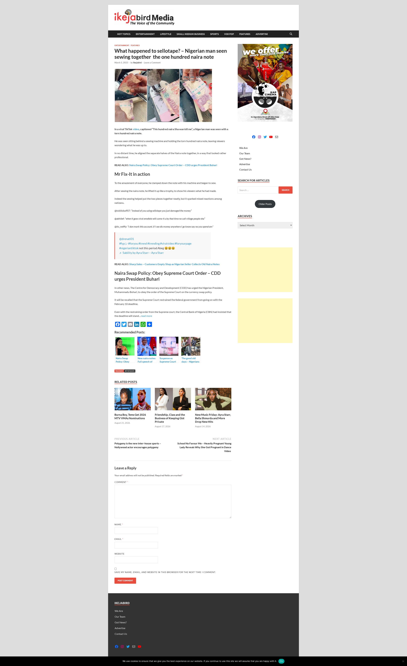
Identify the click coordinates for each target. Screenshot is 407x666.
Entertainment (145, 34)
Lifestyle (165, 34)
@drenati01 (126, 239)
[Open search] (291, 34)
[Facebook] (254, 137)
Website (119, 553)
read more (146, 315)
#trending (153, 243)
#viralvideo (167, 243)
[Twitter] (265, 137)
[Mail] (277, 137)
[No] (403, 661)
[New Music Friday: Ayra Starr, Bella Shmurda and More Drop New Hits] (213, 400)
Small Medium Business (191, 34)
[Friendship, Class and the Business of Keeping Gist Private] (173, 400)
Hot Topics (123, 34)
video (136, 129)
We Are (243, 147)
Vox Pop (229, 34)
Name (118, 524)
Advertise (262, 34)
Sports (214, 34)
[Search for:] (265, 190)
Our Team (244, 153)
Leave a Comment (152, 62)
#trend (142, 243)
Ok (281, 661)
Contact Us (245, 169)
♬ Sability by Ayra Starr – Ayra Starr (141, 252)
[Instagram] (259, 137)
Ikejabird (137, 62)
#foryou (133, 243)
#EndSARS (130, 371)
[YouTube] (271, 137)
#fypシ (123, 243)
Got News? (245, 158)
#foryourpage (183, 243)
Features (244, 34)
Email (118, 539)
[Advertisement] (265, 269)
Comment (121, 482)
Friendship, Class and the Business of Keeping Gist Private (170, 418)
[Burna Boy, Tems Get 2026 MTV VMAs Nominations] (132, 400)
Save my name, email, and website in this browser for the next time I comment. (165, 572)
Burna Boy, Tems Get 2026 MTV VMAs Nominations (130, 416)
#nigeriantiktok (128, 248)
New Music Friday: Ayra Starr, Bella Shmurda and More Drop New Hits (213, 418)
